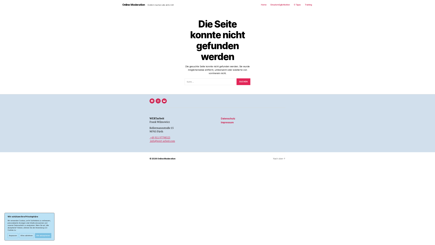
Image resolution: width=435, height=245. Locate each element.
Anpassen (13, 235)
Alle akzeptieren (43, 235)
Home (263, 5)
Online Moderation (133, 4)
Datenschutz (228, 118)
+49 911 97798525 (160, 137)
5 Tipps (297, 5)
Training (308, 5)
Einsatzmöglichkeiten (280, 5)
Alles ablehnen (27, 235)
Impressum (227, 122)
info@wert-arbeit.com (162, 141)
